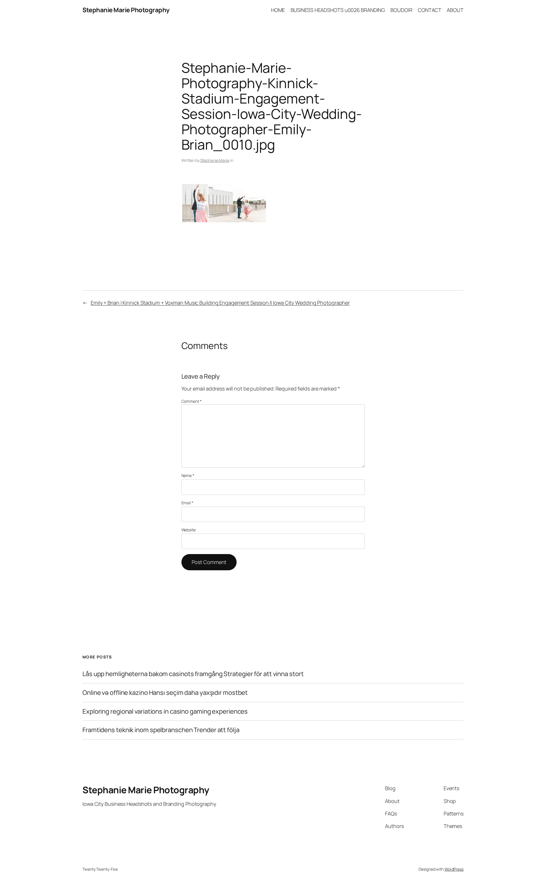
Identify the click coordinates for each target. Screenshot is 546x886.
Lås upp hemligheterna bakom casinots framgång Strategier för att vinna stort (192, 674)
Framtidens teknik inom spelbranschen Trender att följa (160, 730)
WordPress (454, 869)
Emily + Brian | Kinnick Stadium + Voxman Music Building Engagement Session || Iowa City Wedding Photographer (220, 302)
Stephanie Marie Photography (125, 10)
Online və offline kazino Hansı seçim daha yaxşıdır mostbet (165, 692)
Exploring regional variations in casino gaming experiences (165, 711)
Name (187, 475)
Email (187, 502)
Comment (191, 401)
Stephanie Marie (214, 160)
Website (188, 529)
